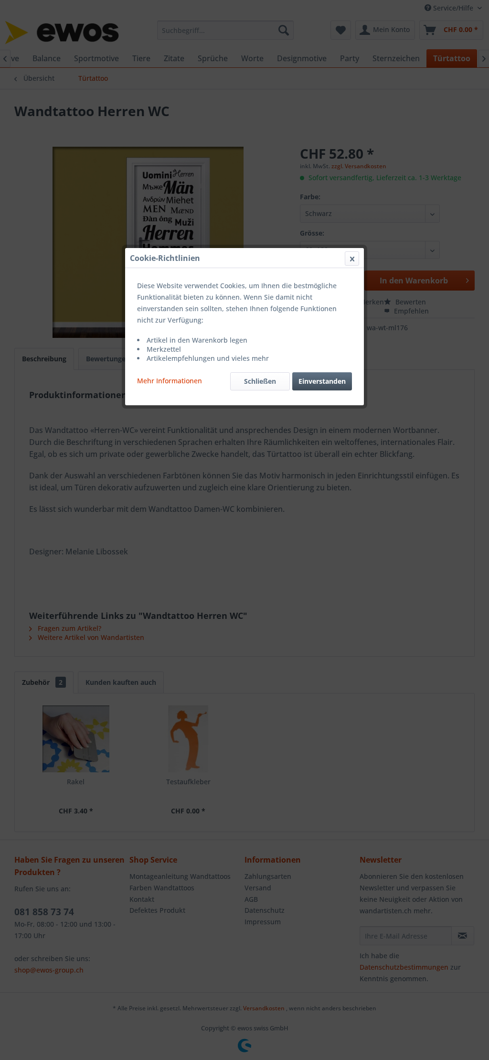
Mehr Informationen (169, 380)
